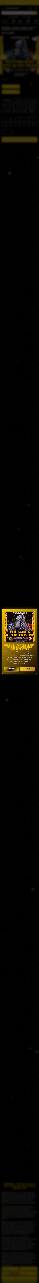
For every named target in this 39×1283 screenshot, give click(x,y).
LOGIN (11, 669)
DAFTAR (27, 669)
